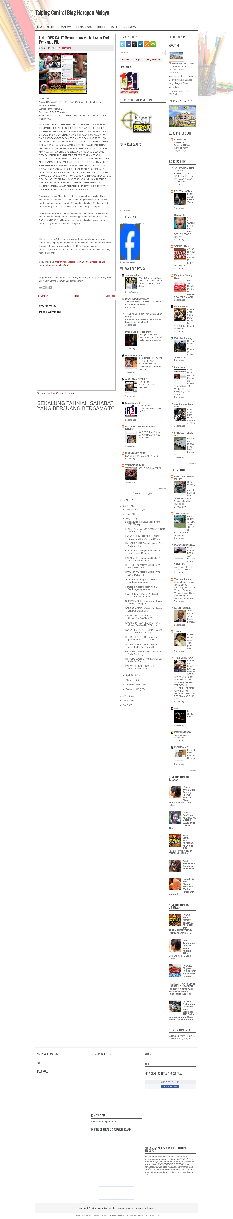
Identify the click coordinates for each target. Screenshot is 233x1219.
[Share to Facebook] (50, 287)
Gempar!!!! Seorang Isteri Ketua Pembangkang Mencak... (141, 580)
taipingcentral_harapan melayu (183, 65)
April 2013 (131, 675)
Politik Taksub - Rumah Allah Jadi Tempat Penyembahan (141, 595)
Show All (162, 488)
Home (39, 27)
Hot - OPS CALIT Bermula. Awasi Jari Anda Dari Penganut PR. (74, 40)
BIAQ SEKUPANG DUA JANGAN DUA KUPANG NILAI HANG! (149, 435)
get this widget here (128, 210)
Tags (138, 59)
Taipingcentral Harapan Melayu (132, 223)
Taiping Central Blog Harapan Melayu (72, 12)
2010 (125, 705)
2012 (125, 696)
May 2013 (131, 518)
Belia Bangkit (181, 306)
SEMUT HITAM (182, 246)
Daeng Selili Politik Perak (138, 331)
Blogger (148, 493)
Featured (101, 27)
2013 (125, 506)
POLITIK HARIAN (183, 191)
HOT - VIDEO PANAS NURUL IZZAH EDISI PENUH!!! (143, 566)
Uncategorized (129, 27)
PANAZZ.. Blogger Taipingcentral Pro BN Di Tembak (189, 970)
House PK (179, 215)
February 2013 (133, 684)
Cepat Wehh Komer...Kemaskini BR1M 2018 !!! (150, 408)
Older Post (110, 296)
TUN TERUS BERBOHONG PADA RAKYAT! (147, 385)
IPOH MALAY (181, 747)
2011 (125, 700)
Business (51, 27)
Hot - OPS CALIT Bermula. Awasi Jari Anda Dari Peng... (144, 544)
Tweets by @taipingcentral (104, 1121)
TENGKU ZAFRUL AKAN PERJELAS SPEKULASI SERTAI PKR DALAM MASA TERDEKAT (183, 176)
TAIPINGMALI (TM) (184, 168)
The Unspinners (182, 579)
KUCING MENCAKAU (136, 453)
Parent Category (84, 27)
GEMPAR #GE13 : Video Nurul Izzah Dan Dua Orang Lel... (143, 602)
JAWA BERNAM (182, 513)
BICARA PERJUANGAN (137, 299)
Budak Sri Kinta (133, 355)
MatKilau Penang (183, 338)
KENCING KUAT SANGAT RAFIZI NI (141, 456)
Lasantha (112, 1215)
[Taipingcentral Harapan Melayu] (130, 259)
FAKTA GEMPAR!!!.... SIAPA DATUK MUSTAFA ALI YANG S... (143, 631)
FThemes (87, 1215)
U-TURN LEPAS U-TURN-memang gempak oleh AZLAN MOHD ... (142, 638)
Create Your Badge (127, 262)
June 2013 (131, 514)
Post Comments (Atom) (62, 393)
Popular (126, 59)
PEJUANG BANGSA (184, 545)
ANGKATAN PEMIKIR (136, 379)
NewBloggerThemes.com (148, 1215)
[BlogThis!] (44, 287)
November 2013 (133, 509)
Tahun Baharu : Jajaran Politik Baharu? (191, 616)
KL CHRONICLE (182, 608)
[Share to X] (47, 287)
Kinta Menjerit (132, 403)
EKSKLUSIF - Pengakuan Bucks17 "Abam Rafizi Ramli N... (142, 551)
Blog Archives (154, 59)
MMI (176, 708)
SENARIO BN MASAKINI (149, 468)
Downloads (66, 27)
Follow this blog (170, 1086)
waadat (177, 631)
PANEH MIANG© (182, 732)
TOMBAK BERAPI (134, 465)
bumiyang (179, 367)
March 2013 (131, 680)
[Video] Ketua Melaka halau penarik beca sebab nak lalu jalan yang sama (150, 337)
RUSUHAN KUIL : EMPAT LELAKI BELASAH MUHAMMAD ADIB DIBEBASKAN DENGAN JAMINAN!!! (150, 363)
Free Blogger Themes (127, 1215)
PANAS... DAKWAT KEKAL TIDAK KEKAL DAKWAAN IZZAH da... (142, 616)
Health (114, 27)
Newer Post (43, 296)
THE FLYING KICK (183, 658)
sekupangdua (132, 275)
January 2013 (132, 689)
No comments (65, 48)
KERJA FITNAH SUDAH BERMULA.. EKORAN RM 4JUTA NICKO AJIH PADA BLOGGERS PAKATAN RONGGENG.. (182, 989)
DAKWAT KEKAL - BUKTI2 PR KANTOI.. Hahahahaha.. (140, 667)
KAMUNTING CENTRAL (180, 141)
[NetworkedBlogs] (170, 1081)
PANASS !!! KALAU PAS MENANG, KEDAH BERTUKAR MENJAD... (143, 537)
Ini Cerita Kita (190, 714)
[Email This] (40, 287)
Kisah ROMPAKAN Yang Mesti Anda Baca (189, 865)
